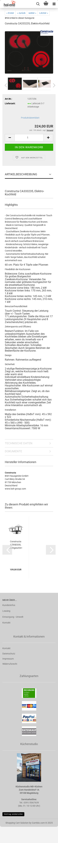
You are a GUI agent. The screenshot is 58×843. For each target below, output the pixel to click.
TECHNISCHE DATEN (18, 443)
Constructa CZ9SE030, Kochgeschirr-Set (16, 544)
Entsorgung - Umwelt (12, 617)
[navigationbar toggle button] (54, 4)
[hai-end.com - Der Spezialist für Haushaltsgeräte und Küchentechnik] (8, 4)
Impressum (8, 658)
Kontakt (6, 622)
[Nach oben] (49, 838)
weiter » (32, 13)
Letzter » (43, 13)
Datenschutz (8, 653)
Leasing (6, 611)
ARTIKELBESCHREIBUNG (21, 174)
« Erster (10, 13)
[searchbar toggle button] (38, 4)
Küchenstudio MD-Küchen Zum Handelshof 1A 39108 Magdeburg (29, 789)
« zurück (21, 13)
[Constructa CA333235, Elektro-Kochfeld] (29, 52)
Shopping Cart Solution (17, 823)
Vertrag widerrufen (13, 814)
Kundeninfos (8, 605)
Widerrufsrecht (9, 664)
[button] (5, 85)
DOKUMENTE (13, 451)
